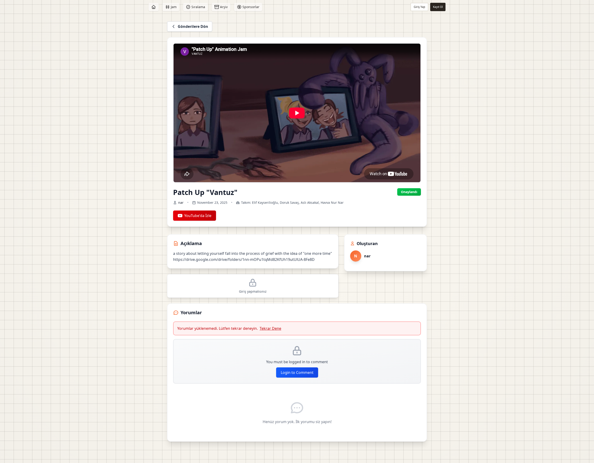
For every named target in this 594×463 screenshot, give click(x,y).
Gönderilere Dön (193, 26)
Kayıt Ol (438, 7)
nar (181, 202)
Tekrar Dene (270, 328)
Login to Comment (297, 372)
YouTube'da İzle (197, 215)
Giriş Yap (419, 7)
